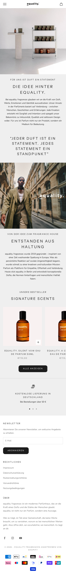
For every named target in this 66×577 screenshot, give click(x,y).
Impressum (8, 467)
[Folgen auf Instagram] (12, 538)
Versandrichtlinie (11, 483)
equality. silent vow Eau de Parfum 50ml (22, 352)
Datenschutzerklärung (13, 472)
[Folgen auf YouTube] (20, 538)
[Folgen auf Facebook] (4, 538)
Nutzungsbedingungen (14, 488)
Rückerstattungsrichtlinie (15, 477)
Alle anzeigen (33, 368)
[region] (33, 394)
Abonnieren (16, 450)
